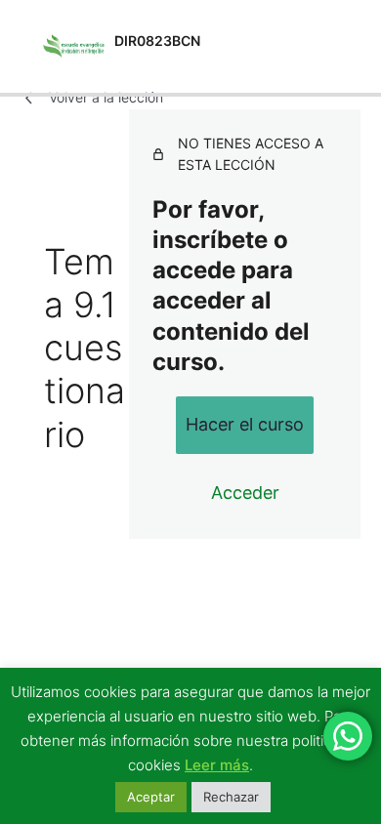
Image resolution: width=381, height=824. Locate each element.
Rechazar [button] (231, 796)
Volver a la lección (106, 97)
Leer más (217, 765)
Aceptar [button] (151, 796)
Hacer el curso (245, 424)
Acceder (245, 492)
